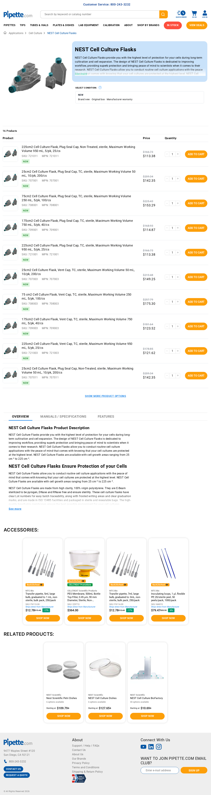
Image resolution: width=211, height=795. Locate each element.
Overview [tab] (20, 416)
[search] (163, 14)
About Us (77, 754)
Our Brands (79, 758)
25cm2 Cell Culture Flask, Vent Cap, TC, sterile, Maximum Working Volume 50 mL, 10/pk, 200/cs (78, 272)
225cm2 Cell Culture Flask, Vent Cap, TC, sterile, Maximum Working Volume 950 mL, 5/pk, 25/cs (77, 345)
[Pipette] (18, 14)
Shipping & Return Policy (87, 771)
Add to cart (196, 154)
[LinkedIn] (151, 747)
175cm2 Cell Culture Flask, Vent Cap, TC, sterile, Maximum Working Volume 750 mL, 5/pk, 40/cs (77, 321)
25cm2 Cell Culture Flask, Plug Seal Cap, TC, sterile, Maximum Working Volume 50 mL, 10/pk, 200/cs (78, 173)
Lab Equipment (89, 25)
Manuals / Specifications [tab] (63, 416)
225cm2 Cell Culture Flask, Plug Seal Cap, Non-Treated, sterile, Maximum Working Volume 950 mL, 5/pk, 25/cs (78, 149)
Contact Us (79, 750)
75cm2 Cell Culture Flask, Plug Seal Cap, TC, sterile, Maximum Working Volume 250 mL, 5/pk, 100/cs (76, 198)
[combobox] (104, 14)
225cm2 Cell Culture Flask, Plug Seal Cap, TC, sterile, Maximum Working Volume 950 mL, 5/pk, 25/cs (77, 247)
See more (81, 73)
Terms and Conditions (85, 767)
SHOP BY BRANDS (148, 25)
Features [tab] (106, 416)
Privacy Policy (81, 763)
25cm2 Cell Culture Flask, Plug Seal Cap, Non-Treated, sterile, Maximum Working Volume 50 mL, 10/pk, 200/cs (77, 370)
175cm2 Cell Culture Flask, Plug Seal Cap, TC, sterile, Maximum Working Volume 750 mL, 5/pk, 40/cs (77, 222)
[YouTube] (143, 747)
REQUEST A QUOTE (17, 775)
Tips (23, 25)
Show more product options (105, 396)
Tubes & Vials (39, 25)
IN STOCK (173, 25)
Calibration (111, 25)
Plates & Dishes (63, 25)
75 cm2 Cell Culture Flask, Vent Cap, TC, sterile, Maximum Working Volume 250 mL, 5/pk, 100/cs (76, 296)
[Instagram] (159, 747)
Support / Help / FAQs (85, 745)
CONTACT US (13, 769)
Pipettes (9, 25)
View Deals (196, 25)
